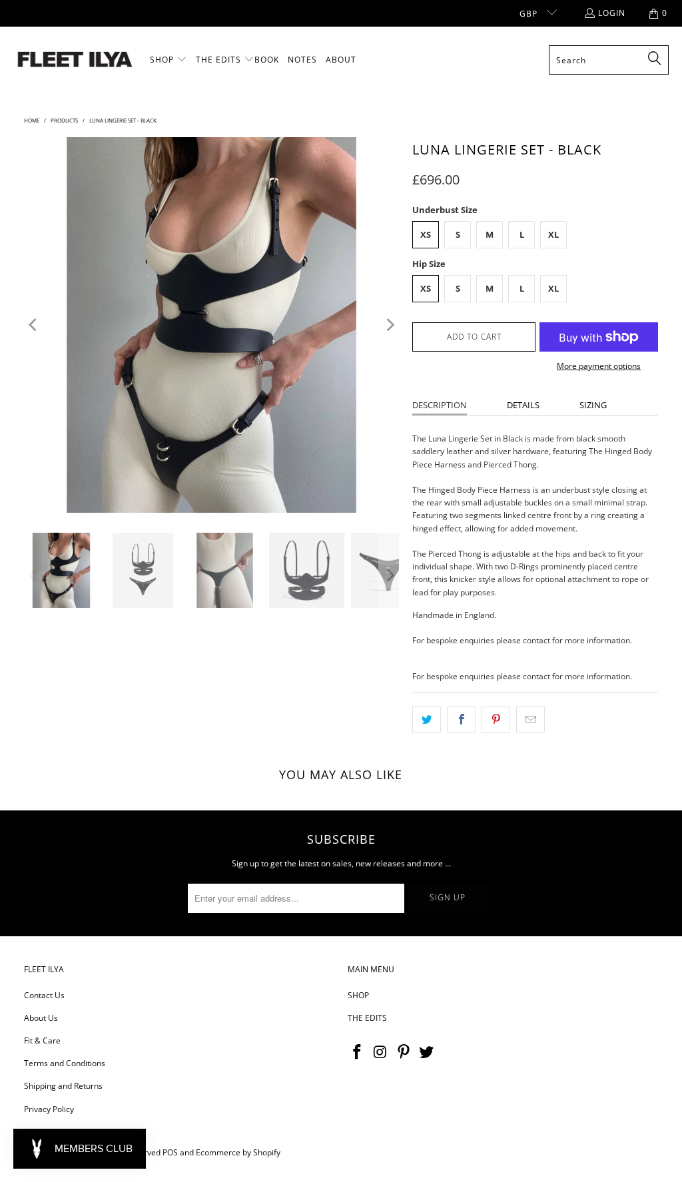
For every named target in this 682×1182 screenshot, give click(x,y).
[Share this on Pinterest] (496, 720)
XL (553, 234)
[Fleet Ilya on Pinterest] (404, 1052)
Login (611, 13)
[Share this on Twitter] (426, 720)
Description (439, 405)
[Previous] (34, 325)
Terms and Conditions (64, 1063)
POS (170, 1152)
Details (523, 405)
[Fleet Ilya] (75, 60)
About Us (41, 1018)
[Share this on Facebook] (461, 720)
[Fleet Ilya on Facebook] (358, 1052)
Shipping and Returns (63, 1085)
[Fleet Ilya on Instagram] (381, 1052)
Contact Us (44, 995)
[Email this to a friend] (530, 720)
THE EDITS (367, 1018)
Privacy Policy (49, 1109)
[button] (168, 60)
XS (425, 234)
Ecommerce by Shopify (238, 1152)
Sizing (593, 405)
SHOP (358, 995)
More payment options (599, 366)
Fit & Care (42, 1040)
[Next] (389, 325)
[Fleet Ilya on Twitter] (427, 1052)
